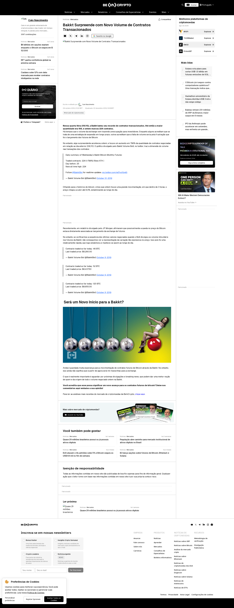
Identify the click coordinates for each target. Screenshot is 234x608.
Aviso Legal (185, 594)
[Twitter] (70, 36)
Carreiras (137, 551)
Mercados (74, 19)
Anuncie (137, 538)
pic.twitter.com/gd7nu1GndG (114, 172)
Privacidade (173, 594)
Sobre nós (138, 546)
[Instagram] (87, 36)
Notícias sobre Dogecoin (180, 571)
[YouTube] (65, 36)
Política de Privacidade (30, 115)
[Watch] (196, 182)
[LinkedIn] (82, 36)
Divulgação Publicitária (199, 546)
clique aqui (140, 394)
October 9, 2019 (104, 257)
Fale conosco (139, 542)
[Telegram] (76, 36)
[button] (36, 544)
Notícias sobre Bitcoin (183, 545)
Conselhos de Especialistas (159, 552)
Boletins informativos (163, 557)
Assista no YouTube (186, 202)
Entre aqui (49, 122)
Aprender (158, 542)
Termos (163, 594)
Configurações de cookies (202, 594)
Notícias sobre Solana (183, 577)
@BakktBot (77, 172)
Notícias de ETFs (181, 587)
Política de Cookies (35, 592)
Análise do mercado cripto (182, 550)
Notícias (66, 19)
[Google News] (212, 524)
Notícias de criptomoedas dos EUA (183, 564)
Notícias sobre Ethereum (180, 557)
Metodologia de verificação (200, 539)
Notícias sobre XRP (182, 541)
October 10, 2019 (104, 178)
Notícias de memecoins (179, 582)
